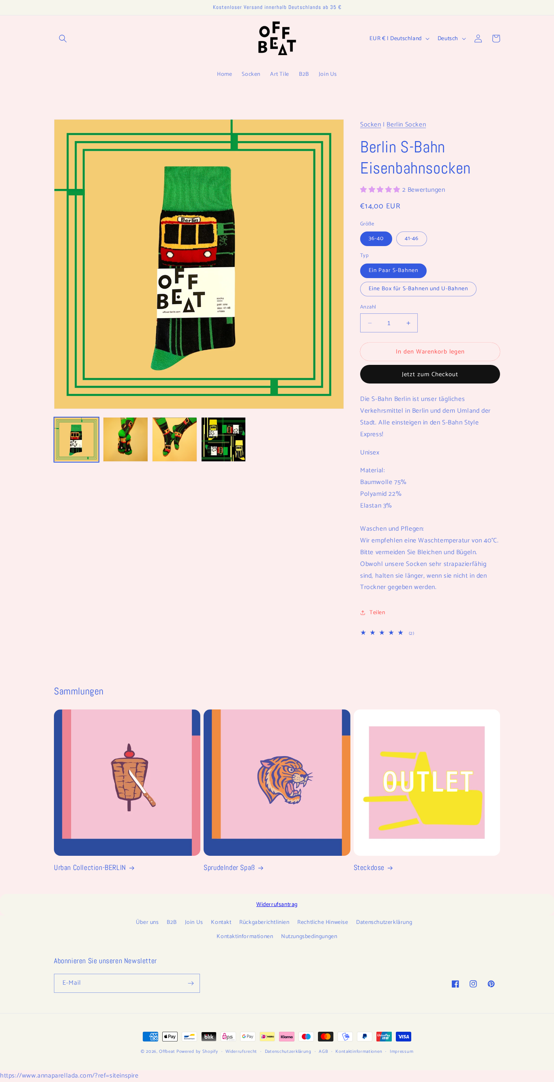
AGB (323, 1051)
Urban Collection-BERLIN (90, 867)
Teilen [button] (377, 612)
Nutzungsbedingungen (309, 936)
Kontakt (221, 922)
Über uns (147, 922)
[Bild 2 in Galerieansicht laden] (125, 439)
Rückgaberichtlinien (264, 922)
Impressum (401, 1051)
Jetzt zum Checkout (430, 374)
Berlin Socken (406, 124)
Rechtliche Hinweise (322, 922)
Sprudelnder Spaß (229, 867)
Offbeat (167, 1051)
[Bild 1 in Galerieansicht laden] (76, 439)
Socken (370, 124)
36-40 (376, 238)
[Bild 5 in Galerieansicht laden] (223, 439)
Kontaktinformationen (245, 936)
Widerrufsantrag (277, 904)
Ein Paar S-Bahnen (393, 270)
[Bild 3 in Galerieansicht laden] (174, 439)
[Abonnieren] (191, 983)
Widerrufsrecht (241, 1051)
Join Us (194, 922)
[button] (63, 38)
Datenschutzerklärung (384, 922)
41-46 (412, 238)
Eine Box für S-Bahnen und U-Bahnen (418, 289)
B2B (172, 922)
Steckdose (369, 867)
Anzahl (368, 307)
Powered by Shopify (197, 1051)
